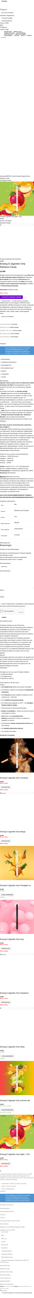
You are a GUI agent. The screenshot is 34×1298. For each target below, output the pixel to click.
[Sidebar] (2, 1296)
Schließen (4, 1)
